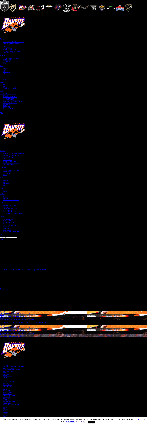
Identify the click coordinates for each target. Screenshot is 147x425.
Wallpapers (6, 106)
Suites (5, 46)
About (5, 389)
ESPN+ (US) (7, 60)
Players (5, 69)
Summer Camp (8, 386)
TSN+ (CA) (6, 61)
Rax (4, 101)
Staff (4, 73)
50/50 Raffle (7, 98)
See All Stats (4, 289)
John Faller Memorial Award (11, 212)
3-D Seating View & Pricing (11, 51)
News (1, 239)
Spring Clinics (7, 385)
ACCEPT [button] (91, 422)
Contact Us (6, 398)
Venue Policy (7, 391)
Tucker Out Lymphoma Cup (11, 58)
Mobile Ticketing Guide (10, 49)
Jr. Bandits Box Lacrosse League (13, 101)
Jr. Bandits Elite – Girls (10, 208)
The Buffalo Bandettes (10, 103)
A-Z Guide (6, 400)
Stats (4, 70)
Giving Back (7, 107)
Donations (6, 104)
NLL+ (5, 63)
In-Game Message (8, 100)
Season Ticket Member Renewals (13, 42)
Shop (5, 377)
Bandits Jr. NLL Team (9, 94)
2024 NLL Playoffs (14, 270)
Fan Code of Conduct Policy (11, 404)
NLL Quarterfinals (36, 270)
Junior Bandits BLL (9, 382)
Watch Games (7, 376)
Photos (5, 86)
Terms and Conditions (10, 395)
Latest (5, 79)
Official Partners (8, 392)
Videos (5, 85)
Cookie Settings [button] (81, 422)
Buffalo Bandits (25, 270)
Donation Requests (9, 401)
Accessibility (7, 397)
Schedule (6, 374)
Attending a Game (8, 52)
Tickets (44, 270)
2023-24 (6, 270)
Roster (5, 415)
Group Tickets (7, 48)
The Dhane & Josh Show (11, 88)
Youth (5, 380)
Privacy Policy (7, 394)
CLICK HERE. (139, 419)
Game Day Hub (8, 96)
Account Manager (8, 45)
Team (5, 413)
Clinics (5, 95)
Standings (6, 72)
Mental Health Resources (11, 109)
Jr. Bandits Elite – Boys (10, 210)
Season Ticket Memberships (12, 43)
